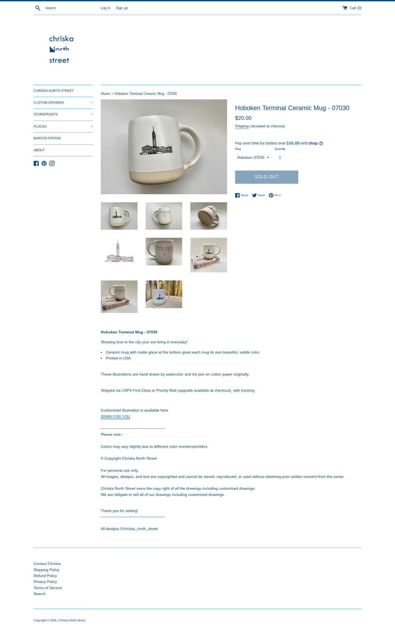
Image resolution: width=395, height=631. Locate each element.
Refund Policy (45, 576)
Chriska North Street (71, 620)
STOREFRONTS (63, 114)
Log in (105, 8)
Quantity (280, 148)
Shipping (242, 126)
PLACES (63, 126)
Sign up (122, 8)
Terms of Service (48, 588)
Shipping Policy (46, 570)
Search (40, 594)
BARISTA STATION (47, 138)
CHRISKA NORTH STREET (54, 91)
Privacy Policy (45, 581)
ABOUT (39, 150)
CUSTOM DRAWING (63, 102)
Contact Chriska (47, 563)
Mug (238, 148)
